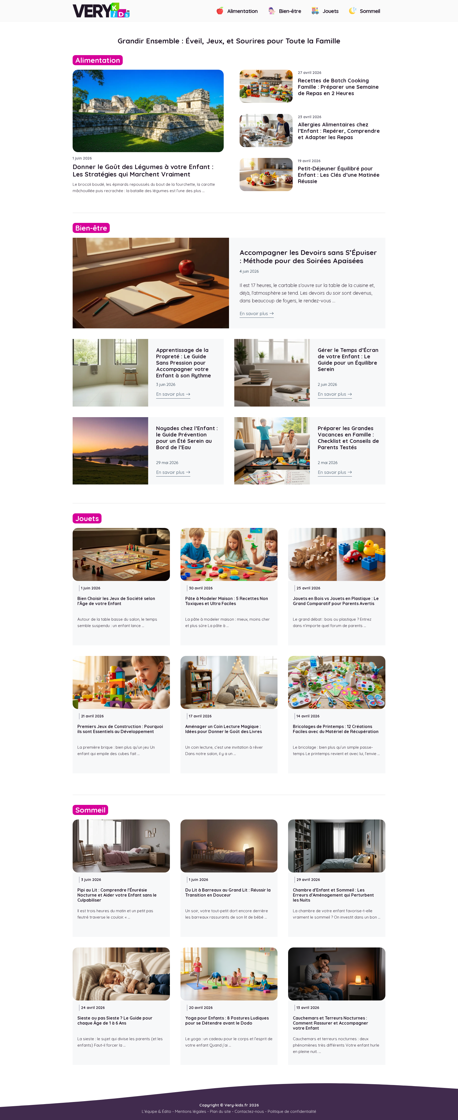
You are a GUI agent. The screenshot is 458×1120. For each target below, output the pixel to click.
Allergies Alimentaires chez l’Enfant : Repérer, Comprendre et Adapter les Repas (339, 130)
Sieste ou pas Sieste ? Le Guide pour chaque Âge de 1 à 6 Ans (114, 1020)
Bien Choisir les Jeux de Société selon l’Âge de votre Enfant (116, 601)
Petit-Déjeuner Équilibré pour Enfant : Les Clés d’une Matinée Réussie (339, 174)
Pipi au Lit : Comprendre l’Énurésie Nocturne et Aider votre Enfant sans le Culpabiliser (117, 895)
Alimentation (242, 11)
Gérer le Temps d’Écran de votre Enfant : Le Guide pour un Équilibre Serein (348, 359)
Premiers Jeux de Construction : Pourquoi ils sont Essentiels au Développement (120, 729)
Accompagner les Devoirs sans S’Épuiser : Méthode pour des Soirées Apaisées (308, 256)
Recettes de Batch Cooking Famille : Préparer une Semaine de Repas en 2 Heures (338, 86)
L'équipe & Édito (156, 1111)
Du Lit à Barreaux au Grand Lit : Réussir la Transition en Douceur (228, 892)
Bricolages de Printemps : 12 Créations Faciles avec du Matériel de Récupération (335, 729)
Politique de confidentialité (292, 1111)
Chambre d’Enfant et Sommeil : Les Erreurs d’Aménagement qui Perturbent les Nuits (333, 895)
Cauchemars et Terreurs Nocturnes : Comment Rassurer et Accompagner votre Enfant (330, 1023)
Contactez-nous (249, 1111)
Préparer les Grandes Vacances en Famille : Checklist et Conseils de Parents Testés (348, 438)
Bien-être (289, 11)
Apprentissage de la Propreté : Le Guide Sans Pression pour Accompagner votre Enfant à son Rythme (183, 363)
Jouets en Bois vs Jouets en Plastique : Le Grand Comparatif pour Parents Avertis (336, 601)
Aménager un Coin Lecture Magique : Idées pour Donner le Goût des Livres (223, 729)
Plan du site (220, 1111)
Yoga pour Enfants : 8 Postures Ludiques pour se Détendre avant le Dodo (227, 1020)
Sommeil (369, 11)
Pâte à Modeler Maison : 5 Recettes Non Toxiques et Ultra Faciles (226, 601)
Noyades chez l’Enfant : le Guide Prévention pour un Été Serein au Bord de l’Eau (187, 438)
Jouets (329, 11)
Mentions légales (190, 1111)
